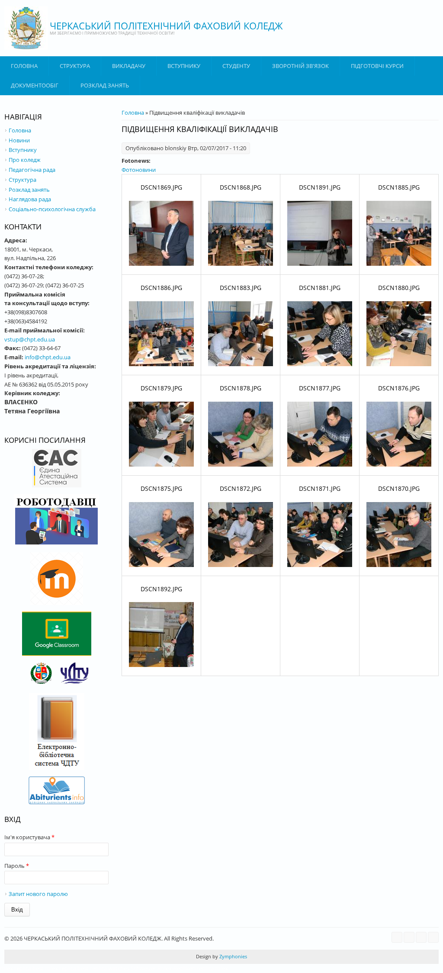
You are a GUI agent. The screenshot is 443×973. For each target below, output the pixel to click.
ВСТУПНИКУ (183, 66)
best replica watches (103, 968)
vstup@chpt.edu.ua (29, 339)
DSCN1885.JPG (399, 187)
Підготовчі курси (377, 66)
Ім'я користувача (29, 837)
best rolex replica (54, 968)
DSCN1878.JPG (240, 388)
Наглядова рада (30, 199)
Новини (19, 140)
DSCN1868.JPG (240, 187)
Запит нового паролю (38, 894)
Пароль (16, 866)
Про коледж (25, 160)
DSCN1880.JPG (399, 288)
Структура (75, 66)
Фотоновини (139, 170)
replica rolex (212, 968)
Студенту (236, 66)
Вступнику (23, 150)
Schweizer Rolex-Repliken (163, 968)
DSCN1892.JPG (161, 589)
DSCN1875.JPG (161, 488)
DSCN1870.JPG (399, 488)
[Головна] (26, 28)
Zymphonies (232, 956)
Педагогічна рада (32, 170)
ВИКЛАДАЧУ (128, 66)
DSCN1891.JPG (319, 187)
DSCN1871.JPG (319, 488)
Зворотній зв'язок (300, 66)
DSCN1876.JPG (399, 388)
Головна (24, 66)
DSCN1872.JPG (240, 488)
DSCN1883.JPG (240, 288)
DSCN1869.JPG (161, 187)
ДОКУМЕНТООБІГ (34, 85)
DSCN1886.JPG (161, 288)
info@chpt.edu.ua (48, 357)
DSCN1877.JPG (319, 388)
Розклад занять (104, 85)
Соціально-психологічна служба (52, 209)
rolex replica (15, 968)
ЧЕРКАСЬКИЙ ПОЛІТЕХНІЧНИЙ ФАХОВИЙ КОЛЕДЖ (166, 25)
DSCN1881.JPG (319, 288)
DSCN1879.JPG (161, 388)
